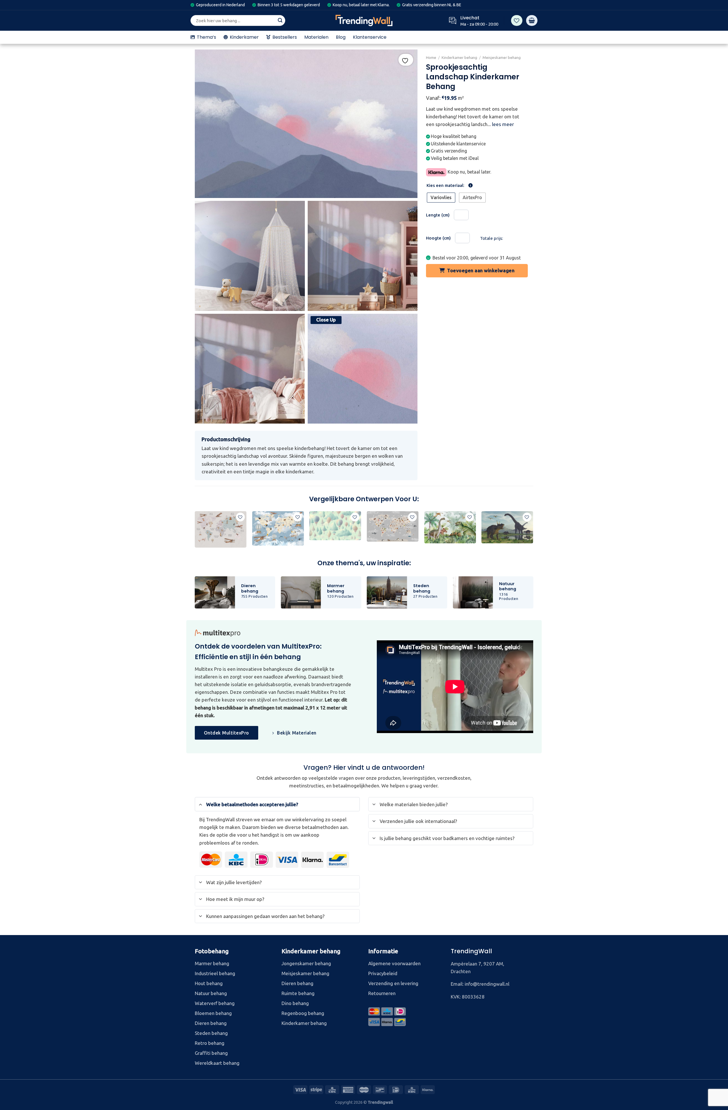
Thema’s (206, 37)
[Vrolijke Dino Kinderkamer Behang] (450, 527)
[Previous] (195, 532)
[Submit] (280, 20)
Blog (341, 37)
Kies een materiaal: (445, 185)
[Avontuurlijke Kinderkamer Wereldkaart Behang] (393, 526)
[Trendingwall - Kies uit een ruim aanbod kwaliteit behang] (364, 20)
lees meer (503, 124)
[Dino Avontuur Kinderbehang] (507, 527)
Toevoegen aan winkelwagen (481, 270)
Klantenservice (369, 37)
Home (431, 57)
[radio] (441, 197)
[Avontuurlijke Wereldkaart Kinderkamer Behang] (221, 529)
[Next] (533, 532)
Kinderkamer (244, 37)
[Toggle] (200, 804)
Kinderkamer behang (459, 57)
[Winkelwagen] (531, 20)
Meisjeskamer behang (502, 57)
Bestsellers (284, 37)
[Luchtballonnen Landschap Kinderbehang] (335, 525)
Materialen (316, 37)
